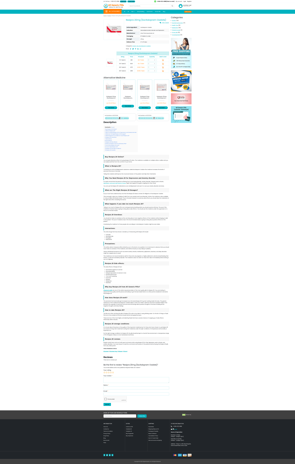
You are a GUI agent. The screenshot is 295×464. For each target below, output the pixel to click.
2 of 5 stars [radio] (106, 372)
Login (184, 1)
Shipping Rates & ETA (153, 429)
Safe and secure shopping (155, 440)
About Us (105, 426)
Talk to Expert (165, 22)
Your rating (107, 370)
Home (105, 15)
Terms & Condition (108, 431)
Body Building (140, 11)
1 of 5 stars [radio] (104, 372)
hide (113, 127)
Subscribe (142, 416)
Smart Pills (157, 11)
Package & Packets (153, 431)
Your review (107, 376)
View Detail (111, 107)
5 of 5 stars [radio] (113, 372)
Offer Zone (188, 11)
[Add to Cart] (163, 60)
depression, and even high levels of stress (114, 183)
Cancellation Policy (153, 435)
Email (105, 391)
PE (128, 11)
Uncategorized (176, 35)
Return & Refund (152, 433)
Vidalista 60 (129, 429)
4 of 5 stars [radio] (111, 372)
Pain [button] (132, 11)
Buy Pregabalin (130, 433)
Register (189, 1)
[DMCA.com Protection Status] (187, 415)
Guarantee (151, 426)
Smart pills (175, 32)
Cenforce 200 (129, 426)
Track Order (131, 1)
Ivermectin (150, 11)
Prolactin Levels (176, 30)
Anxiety (109, 15)
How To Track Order (153, 438)
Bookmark (123, 1)
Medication (175, 27)
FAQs (104, 442)
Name (106, 385)
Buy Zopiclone (129, 435)
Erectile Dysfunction (177, 23)
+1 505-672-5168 (114, 1)
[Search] (172, 6)
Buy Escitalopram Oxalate (144, 46)
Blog (164, 11)
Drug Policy (106, 435)
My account (179, 1)
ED (124, 11)
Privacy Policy (106, 433)
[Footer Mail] (174, 429)
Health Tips (175, 25)
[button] (106, 11)
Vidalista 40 (129, 431)
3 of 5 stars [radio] (109, 372)
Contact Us (106, 429)
